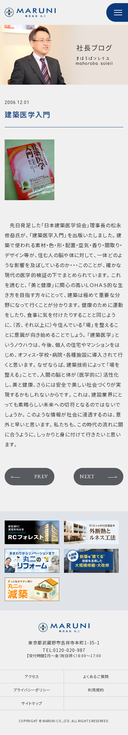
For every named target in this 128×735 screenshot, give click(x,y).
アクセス (32, 676)
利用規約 (96, 689)
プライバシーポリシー (31, 689)
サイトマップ (31, 703)
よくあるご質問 (96, 676)
